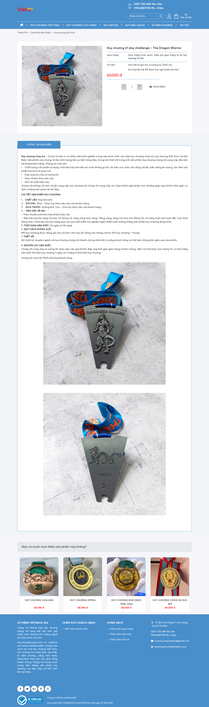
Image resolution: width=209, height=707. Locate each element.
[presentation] (17, 585)
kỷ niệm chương (162, 25)
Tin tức (184, 25)
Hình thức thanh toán (76, 629)
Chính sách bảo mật (120, 634)
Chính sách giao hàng (121, 629)
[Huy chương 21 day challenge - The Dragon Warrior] (62, 86)
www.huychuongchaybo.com (170, 646)
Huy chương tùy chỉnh (81, 25)
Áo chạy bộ (110, 25)
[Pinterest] (41, 689)
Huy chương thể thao (44, 25)
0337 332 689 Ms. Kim (148, 4)
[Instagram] (48, 689)
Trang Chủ (22, 33)
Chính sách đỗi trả (119, 639)
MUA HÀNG (159, 87)
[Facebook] (20, 689)
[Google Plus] (34, 689)
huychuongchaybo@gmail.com (172, 641)
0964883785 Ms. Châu (148, 8)
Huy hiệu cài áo (135, 25)
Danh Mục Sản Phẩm (40, 33)
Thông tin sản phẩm (39, 144)
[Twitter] (27, 689)
